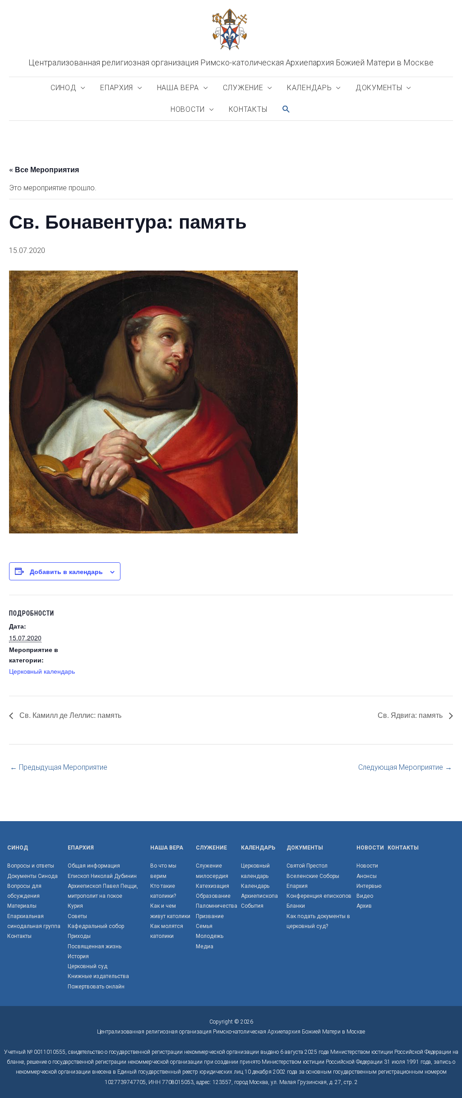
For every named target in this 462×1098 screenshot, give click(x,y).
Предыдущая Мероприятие (58, 767)
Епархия (116, 87)
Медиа (204, 946)
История (78, 956)
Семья (204, 926)
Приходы (79, 936)
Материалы (22, 906)
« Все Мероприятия (44, 169)
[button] (286, 109)
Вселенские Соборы (312, 876)
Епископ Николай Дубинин (102, 876)
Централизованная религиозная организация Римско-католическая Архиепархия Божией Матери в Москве (231, 62)
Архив (364, 906)
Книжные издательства (98, 976)
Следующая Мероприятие (405, 767)
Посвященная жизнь (94, 946)
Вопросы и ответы (30, 866)
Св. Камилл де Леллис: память (69, 715)
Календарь (309, 87)
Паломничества (216, 906)
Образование (213, 896)
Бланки (295, 906)
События (252, 906)
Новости (188, 109)
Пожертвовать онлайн (96, 986)
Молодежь (209, 936)
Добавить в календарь (66, 571)
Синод (64, 87)
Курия (75, 906)
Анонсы (366, 876)
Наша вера (178, 87)
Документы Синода (32, 876)
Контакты (248, 109)
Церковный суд (87, 966)
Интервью (368, 886)
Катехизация (212, 886)
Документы (379, 87)
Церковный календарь (42, 670)
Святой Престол (307, 866)
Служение (243, 87)
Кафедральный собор (96, 926)
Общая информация (94, 866)
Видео (364, 896)
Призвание (210, 916)
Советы (77, 916)
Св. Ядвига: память (411, 715)
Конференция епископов (318, 896)
